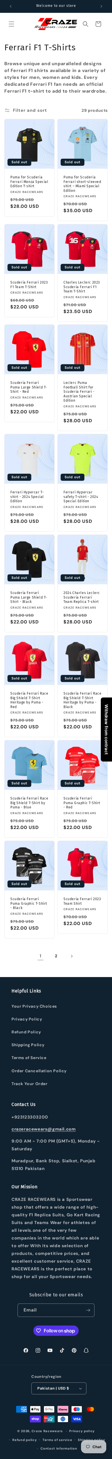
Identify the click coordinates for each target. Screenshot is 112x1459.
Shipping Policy (28, 1044)
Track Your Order (29, 1083)
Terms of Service (29, 1057)
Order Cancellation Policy (39, 1070)
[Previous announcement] (10, 6)
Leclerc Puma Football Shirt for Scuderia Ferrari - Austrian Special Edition (79, 391)
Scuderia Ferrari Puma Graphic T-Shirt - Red (81, 802)
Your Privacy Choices (34, 1006)
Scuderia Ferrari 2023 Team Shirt (82, 901)
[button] (11, 24)
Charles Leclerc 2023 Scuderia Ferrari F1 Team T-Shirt (81, 286)
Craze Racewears (47, 1431)
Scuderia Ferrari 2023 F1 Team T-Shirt (29, 284)
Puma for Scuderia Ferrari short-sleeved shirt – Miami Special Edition (82, 184)
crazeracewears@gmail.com (43, 1129)
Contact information (58, 1448)
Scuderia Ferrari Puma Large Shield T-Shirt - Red (28, 387)
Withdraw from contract (106, 729)
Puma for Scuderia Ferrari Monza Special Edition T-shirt (29, 181)
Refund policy (24, 1440)
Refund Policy (26, 1032)
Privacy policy (82, 1431)
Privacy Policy (26, 1019)
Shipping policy (91, 1440)
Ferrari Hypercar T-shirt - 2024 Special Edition (27, 496)
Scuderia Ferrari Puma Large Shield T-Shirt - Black (28, 597)
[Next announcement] (101, 6)
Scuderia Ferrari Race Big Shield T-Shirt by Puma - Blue (29, 802)
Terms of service (57, 1440)
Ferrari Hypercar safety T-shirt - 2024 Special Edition (80, 496)
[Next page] (71, 956)
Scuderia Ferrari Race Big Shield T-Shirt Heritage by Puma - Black (82, 700)
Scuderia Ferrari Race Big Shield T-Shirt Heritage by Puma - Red (29, 700)
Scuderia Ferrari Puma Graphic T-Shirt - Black (28, 903)
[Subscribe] (88, 1310)
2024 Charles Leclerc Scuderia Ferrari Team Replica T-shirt (81, 597)
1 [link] (40, 956)
